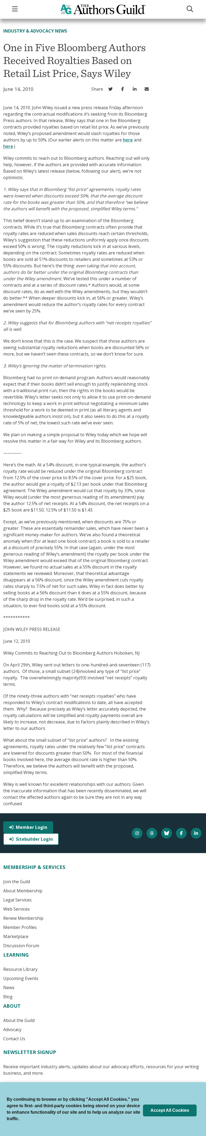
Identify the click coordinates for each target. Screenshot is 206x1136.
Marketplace (15, 936)
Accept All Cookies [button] (169, 1110)
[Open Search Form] (190, 9)
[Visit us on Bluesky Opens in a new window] (167, 833)
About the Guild (19, 1020)
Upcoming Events (20, 978)
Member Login (31, 827)
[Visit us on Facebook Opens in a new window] (182, 833)
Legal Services (17, 900)
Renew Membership (23, 918)
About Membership (22, 891)
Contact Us (14, 1039)
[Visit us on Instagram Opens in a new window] (138, 833)
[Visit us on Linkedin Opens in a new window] (197, 833)
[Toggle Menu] (15, 9)
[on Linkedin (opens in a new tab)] (136, 89)
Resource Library (20, 969)
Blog (8, 997)
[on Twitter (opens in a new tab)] (111, 89)
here (128, 140)
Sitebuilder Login (34, 839)
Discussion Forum (21, 946)
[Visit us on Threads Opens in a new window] (152, 833)
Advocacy (12, 1029)
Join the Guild (16, 882)
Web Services (16, 909)
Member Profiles (20, 927)
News (8, 988)
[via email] (148, 89)
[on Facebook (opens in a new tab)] (123, 89)
